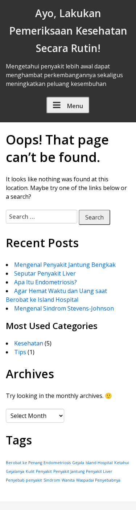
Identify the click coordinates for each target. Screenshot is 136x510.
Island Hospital (99, 462)
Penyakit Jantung (69, 471)
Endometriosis (57, 462)
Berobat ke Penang (24, 462)
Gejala (78, 462)
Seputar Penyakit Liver (45, 273)
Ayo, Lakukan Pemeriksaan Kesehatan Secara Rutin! (68, 30)
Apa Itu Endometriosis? (45, 282)
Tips (20, 352)
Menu (75, 106)
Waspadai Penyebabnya (98, 480)
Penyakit (44, 471)
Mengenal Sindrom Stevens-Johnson (64, 308)
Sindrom (52, 480)
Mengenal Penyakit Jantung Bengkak (65, 265)
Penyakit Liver (99, 471)
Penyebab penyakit (24, 480)
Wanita (68, 480)
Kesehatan (28, 343)
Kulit (30, 471)
